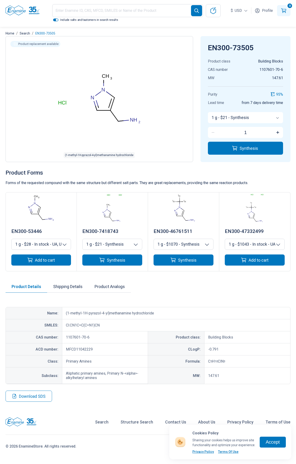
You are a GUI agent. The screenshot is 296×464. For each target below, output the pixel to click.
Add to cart (45, 260)
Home (10, 33)
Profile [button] (267, 10)
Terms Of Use (228, 452)
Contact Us (175, 422)
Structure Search (136, 422)
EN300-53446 (26, 231)
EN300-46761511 (173, 231)
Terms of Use (277, 422)
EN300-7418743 (100, 231)
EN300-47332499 (244, 231)
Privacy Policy (203, 452)
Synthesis (249, 148)
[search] (196, 10)
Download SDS (32, 396)
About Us (206, 422)
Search (25, 33)
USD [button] (237, 10)
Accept (273, 442)
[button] (35, 44)
